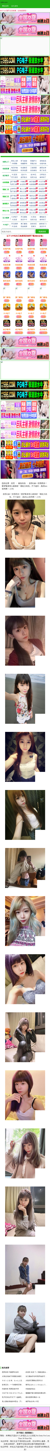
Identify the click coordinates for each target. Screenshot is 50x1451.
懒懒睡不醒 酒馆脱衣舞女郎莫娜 (37, 1393)
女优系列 (23, 184)
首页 (13, 483)
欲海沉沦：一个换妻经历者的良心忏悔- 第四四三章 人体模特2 (24, 1385)
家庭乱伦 (23, 210)
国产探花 (13, 191)
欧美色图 (23, 206)
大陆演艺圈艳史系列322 (34, 1380)
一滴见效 (7, 284)
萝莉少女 (23, 198)
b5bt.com (4, 2)
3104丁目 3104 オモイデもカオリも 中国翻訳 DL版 (20, 1393)
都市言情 (13, 210)
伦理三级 (13, 184)
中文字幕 (42, 181)
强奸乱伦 (32, 196)
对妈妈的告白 (30, 1389)
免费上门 (7, 252)
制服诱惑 (42, 198)
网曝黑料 (42, 191)
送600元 (6, 300)
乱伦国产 (42, 189)
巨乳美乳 (42, 196)
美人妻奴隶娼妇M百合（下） (12, 1401)
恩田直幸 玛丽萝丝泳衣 (10, 1372)
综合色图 (42, 206)
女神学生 (13, 189)
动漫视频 (32, 184)
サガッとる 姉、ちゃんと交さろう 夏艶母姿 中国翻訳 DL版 (23, 1380)
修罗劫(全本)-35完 (32, 1401)
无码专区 (23, 196)
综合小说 (42, 213)
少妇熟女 (42, 203)
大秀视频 (32, 198)
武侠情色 (13, 213)
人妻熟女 (13, 198)
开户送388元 (7, 333)
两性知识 (23, 213)
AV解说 (23, 181)
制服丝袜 (32, 203)
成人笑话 (32, 213)
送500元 (6, 316)
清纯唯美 (23, 203)
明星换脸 (32, 191)
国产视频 (13, 181)
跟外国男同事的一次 (33, 1397)
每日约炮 (7, 268)
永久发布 (14, 6)
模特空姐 (32, 189)
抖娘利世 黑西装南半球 (10, 1389)
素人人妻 (23, 189)
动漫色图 (32, 206)
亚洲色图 (13, 206)
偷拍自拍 (13, 203)
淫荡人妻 (32, 210)
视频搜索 (42, 231)
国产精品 (13, 196)
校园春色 (42, 210)
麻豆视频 (32, 181)
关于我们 (20, 1433)
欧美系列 (42, 184)
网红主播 (23, 191)
